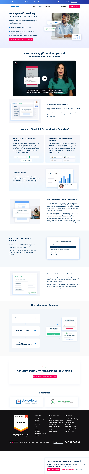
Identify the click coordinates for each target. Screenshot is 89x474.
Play (44, 78)
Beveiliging (37, 431)
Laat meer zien (68, 466)
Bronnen (47, 6)
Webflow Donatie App (71, 428)
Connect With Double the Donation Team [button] (21, 39)
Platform (33, 6)
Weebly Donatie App (70, 426)
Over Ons (37, 420)
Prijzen (40, 6)
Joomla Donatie (69, 429)
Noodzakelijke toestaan (68, 469)
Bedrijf (55, 6)
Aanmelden (74, 1)
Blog (36, 422)
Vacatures (37, 424)
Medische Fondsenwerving (56, 420)
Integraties (68, 415)
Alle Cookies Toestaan (53, 469)
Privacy (36, 429)
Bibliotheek (37, 435)
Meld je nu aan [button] (74, 6)
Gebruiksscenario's (54, 415)
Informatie (38, 415)
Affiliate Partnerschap (40, 433)
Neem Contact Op (39, 419)
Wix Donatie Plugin (70, 424)
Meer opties (79, 469)
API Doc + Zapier (69, 431)
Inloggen (63, 6)
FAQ (36, 426)
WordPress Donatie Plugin (72, 419)
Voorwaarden (38, 428)
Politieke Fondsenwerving (55, 419)
